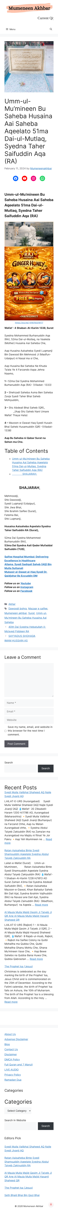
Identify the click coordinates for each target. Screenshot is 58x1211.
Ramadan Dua (12, 1079)
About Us (10, 1034)
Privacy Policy (12, 1074)
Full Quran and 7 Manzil (18, 1064)
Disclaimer (10, 1054)
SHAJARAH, (24, 473)
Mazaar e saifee (37, 608)
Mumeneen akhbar (15, 613)
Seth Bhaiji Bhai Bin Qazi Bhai (22, 1195)
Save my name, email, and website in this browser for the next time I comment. (30, 730)
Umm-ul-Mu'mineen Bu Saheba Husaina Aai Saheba (25, 618)
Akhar (11, 604)
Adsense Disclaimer (16, 1039)
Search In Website (15, 1120)
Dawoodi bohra (17, 608)
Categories (18, 1101)
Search (8, 762)
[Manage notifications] (51, 1204)
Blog (7, 1044)
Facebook (26, 590)
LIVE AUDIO (11, 1069)
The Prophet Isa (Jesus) (18, 966)
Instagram (26, 587)
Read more (41, 904)
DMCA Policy (12, 1059)
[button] (51, 29)
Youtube (25, 583)
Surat (31, 613)
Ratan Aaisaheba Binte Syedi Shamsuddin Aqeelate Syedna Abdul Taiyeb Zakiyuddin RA (26, 854)
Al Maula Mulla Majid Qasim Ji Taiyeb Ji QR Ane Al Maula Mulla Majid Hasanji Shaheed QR (28, 916)
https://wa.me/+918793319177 (29, 322)
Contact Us (11, 1049)
